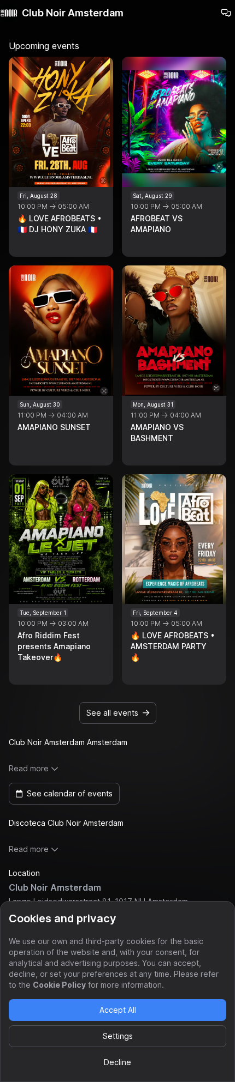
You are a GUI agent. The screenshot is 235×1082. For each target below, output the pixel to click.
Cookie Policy (59, 984)
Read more (29, 768)
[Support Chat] (226, 13)
